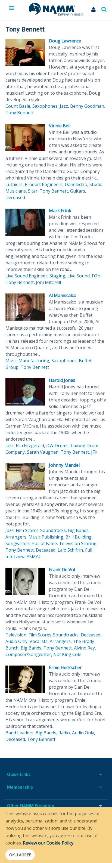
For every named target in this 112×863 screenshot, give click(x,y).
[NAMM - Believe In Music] (56, 14)
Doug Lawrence (65, 41)
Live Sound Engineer (26, 276)
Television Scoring (78, 543)
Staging (57, 276)
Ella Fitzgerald (30, 445)
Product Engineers (44, 184)
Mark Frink (60, 211)
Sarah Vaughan (42, 452)
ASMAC (34, 556)
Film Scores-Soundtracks (41, 530)
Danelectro (76, 184)
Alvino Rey (84, 648)
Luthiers (14, 184)
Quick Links (19, 774)
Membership (20, 787)
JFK (94, 452)
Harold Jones (62, 380)
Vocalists (39, 641)
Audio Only (16, 641)
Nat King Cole (67, 654)
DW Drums (57, 445)
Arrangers (15, 537)
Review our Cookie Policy (48, 843)
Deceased (15, 197)
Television (15, 635)
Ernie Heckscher (65, 667)
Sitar (33, 191)
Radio (64, 733)
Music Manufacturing (27, 361)
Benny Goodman (87, 106)
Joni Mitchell (48, 282)
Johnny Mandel (64, 465)
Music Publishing (46, 537)
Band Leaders (19, 733)
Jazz (64, 106)
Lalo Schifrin (70, 550)
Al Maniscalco (62, 295)
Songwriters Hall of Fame (31, 543)
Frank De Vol (62, 570)
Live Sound (78, 276)
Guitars (77, 191)
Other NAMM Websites (30, 805)
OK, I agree (20, 854)
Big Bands (78, 530)
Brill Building (79, 537)
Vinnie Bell (59, 126)
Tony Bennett (19, 113)
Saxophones (45, 106)
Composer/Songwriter (28, 654)
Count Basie (17, 106)
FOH (96, 276)
